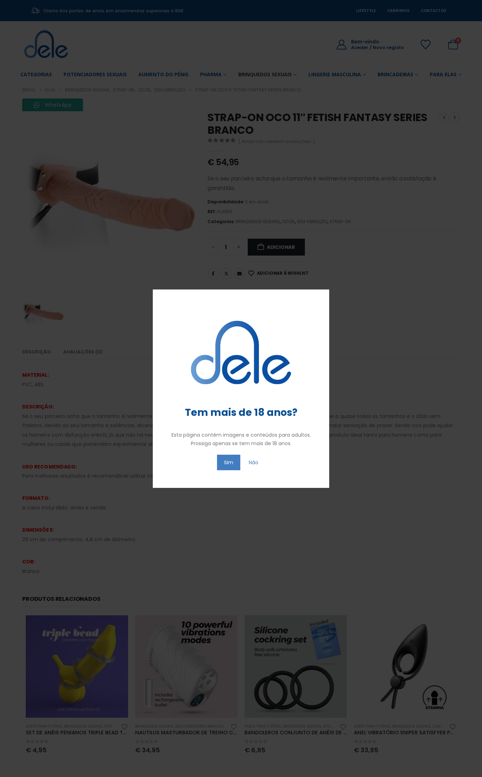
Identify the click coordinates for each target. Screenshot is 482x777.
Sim (228, 462)
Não (253, 462)
